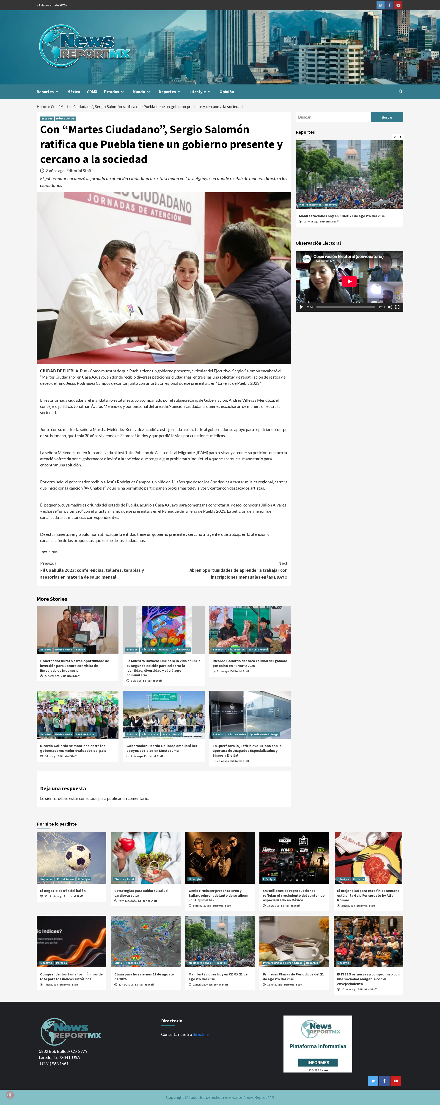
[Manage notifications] (10, 1095)
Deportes (167, 91)
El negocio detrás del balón (63, 890)
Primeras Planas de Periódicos (282, 962)
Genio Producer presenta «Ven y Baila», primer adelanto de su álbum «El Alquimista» (218, 895)
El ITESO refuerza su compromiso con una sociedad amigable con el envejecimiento (368, 979)
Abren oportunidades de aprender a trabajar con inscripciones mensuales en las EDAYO (239, 570)
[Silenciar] (390, 307)
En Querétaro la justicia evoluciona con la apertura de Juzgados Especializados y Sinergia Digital (247, 750)
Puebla (53, 552)
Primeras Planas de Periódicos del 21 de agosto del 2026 (293, 976)
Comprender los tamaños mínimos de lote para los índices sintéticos (71, 976)
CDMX (92, 91)
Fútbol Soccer (65, 879)
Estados (111, 91)
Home (42, 106)
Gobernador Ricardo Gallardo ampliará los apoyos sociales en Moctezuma (161, 748)
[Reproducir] (301, 307)
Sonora (80, 649)
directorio (202, 1034)
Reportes (45, 91)
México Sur (148, 649)
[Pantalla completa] (397, 307)
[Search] (400, 91)
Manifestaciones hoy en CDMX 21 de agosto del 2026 (342, 216)
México (73, 91)
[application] (349, 281)
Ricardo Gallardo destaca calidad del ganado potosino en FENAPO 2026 (250, 663)
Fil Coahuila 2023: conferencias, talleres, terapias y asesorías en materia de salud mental (92, 570)
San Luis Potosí (258, 649)
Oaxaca (164, 649)
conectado (88, 798)
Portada (358, 879)
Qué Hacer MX (181, 649)
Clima (118, 962)
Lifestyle (198, 91)
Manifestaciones (310, 204)
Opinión (227, 91)
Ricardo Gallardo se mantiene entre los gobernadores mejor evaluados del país (73, 748)
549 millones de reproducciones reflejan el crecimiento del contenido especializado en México (294, 895)
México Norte (63, 649)
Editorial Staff (78, 170)
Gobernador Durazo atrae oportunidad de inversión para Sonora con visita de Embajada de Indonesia (74, 665)
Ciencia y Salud (124, 879)
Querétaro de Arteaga (264, 734)
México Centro (65, 118)
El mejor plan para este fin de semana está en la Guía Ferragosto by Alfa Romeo (368, 895)
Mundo (139, 91)
